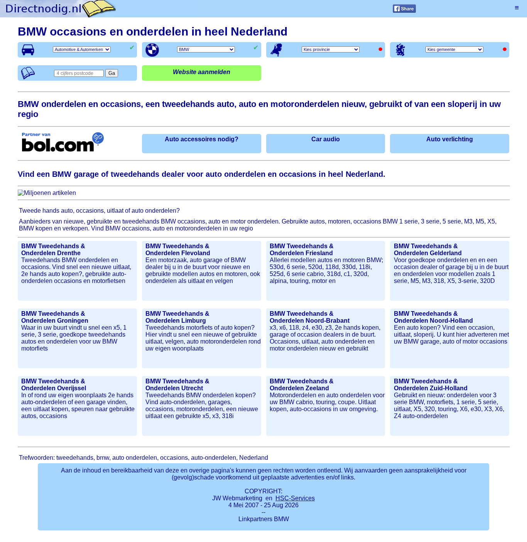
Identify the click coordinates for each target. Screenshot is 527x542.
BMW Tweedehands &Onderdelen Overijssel (53, 384)
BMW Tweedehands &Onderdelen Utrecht (177, 384)
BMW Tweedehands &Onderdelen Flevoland (177, 249)
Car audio (325, 139)
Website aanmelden (201, 72)
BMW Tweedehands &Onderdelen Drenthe (53, 249)
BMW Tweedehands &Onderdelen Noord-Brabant (310, 317)
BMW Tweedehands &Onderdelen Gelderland (428, 249)
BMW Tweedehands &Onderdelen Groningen (54, 317)
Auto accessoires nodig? (201, 139)
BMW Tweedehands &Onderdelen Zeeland (302, 384)
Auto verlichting (449, 139)
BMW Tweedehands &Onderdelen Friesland (302, 249)
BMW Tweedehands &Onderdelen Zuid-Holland (431, 384)
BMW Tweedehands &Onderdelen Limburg (177, 317)
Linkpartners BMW (263, 519)
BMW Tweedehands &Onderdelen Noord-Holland (433, 317)
